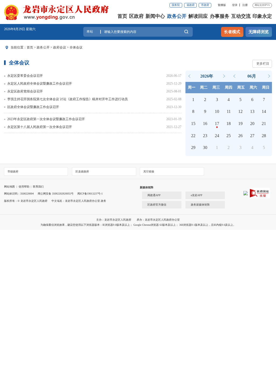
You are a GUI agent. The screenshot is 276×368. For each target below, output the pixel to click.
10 (217, 111)
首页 (122, 16)
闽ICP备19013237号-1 (90, 193)
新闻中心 (155, 16)
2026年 (206, 76)
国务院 (176, 5)
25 (228, 135)
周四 (228, 87)
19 (240, 123)
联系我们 (38, 186)
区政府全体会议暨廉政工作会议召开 (33, 107)
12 (240, 111)
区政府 (136, 16)
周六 (253, 87)
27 (252, 135)
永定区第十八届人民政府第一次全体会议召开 (39, 127)
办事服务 (219, 16)
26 (240, 135)
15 (193, 123)
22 (193, 135)
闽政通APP (154, 195)
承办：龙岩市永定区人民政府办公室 (158, 219)
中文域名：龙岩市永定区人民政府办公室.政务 (78, 200)
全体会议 (76, 47)
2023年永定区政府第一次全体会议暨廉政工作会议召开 (46, 119)
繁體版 (222, 5)
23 (205, 135)
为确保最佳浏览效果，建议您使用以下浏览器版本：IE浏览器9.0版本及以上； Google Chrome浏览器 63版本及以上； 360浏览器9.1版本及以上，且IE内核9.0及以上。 (138, 224)
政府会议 (59, 47)
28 (264, 135)
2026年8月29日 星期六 (20, 29)
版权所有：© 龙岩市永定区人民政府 (25, 200)
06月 (251, 76)
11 (229, 111)
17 (217, 123)
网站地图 (9, 186)
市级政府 (13, 171)
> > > (54, 47)
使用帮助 (24, 186)
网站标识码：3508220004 (19, 193)
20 (252, 123)
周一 (191, 87)
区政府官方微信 (156, 204)
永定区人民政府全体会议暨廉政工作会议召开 (39, 83)
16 (205, 123)
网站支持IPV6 (262, 5)
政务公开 (177, 16)
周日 (266, 87)
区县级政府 (82, 171)
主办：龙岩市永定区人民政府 (114, 219)
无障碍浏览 (259, 32)
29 (193, 147)
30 (205, 147)
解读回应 (198, 16)
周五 (241, 87)
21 (264, 123)
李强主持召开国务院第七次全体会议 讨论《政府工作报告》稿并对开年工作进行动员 (67, 99)
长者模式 (232, 32)
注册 (245, 5)
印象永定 (262, 16)
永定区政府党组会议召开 (25, 91)
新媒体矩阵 (146, 187)
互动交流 (241, 16)
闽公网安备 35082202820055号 (56, 193)
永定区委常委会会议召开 (25, 76)
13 (252, 111)
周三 (216, 87)
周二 (204, 87)
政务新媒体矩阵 (200, 204)
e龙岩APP (196, 195)
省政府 (191, 5)
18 (228, 123)
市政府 (205, 5)
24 (217, 135)
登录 (234, 5)
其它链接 (148, 171)
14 (264, 111)
